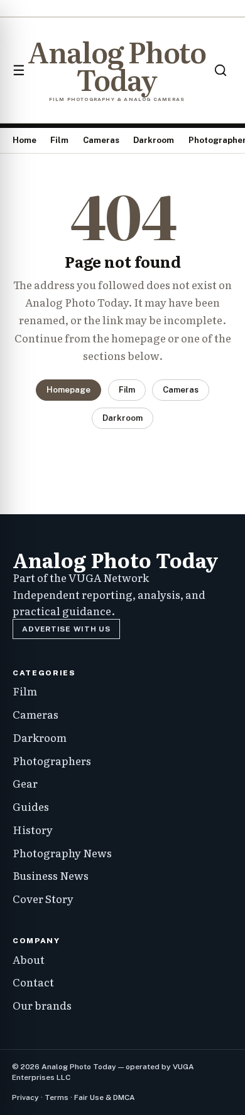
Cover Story (43, 898)
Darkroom (153, 140)
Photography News (62, 852)
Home (24, 140)
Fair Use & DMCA (104, 1097)
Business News (51, 875)
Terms (56, 1097)
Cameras (101, 140)
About (29, 959)
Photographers (52, 760)
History (33, 829)
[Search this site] (220, 70)
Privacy (25, 1097)
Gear (25, 783)
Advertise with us (66, 629)
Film (59, 140)
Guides (31, 806)
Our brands (42, 1005)
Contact (33, 982)
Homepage (68, 389)
